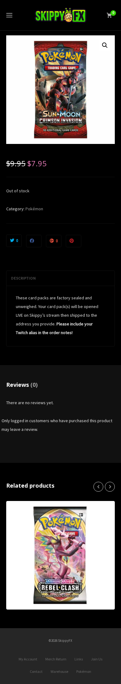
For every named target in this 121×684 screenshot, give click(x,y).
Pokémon (34, 209)
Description (23, 278)
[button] (104, 45)
